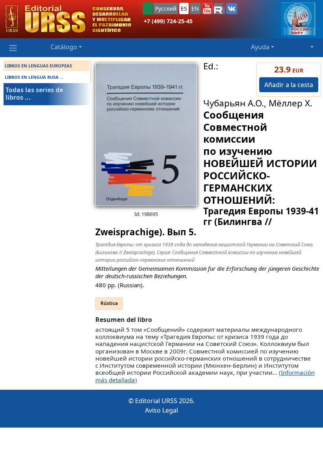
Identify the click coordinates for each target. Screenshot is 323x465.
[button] (207, 8)
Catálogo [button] (63, 47)
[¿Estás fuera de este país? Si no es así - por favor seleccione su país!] (148, 8)
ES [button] (184, 8)
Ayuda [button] (260, 47)
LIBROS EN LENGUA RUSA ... (34, 77)
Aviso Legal (161, 410)
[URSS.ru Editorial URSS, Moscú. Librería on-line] (69, 19)
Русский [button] (165, 8)
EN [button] (195, 8)
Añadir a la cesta (288, 84)
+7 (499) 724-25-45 (168, 21)
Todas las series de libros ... (34, 94)
